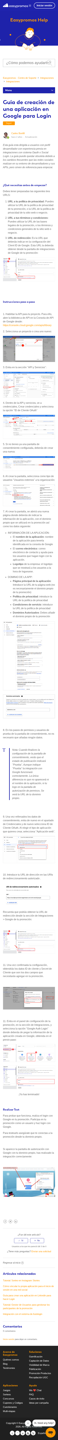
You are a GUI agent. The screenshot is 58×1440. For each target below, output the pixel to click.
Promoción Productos (40, 1373)
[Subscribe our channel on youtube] (22, 1433)
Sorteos (7, 1394)
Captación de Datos (39, 1360)
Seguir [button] (9, 123)
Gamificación (35, 1356)
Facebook (5, 1223)
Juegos (6, 1390)
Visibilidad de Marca (39, 1365)
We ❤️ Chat (35, 1390)
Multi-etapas (9, 1411)
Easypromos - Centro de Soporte (19, 78)
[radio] (21, 1240)
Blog (5, 1364)
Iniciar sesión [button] (44, 5)
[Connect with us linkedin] (28, 1433)
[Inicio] (15, 5)
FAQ (31, 1394)
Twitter (10, 1223)
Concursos (8, 1398)
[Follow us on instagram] (33, 1433)
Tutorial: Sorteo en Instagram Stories (21, 1280)
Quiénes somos (11, 1359)
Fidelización (35, 1369)
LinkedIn (15, 1223)
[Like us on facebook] (17, 1433)
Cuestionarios (10, 1407)
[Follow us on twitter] (12, 1433)
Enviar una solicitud (41, 1251)
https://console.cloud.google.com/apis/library (27, 325)
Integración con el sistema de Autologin (22, 1314)
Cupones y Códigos (13, 1402)
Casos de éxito (36, 1398)
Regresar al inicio (11, 1262)
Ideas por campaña (39, 1402)
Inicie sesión (8, 1339)
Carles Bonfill (18, 133)
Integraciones (47, 78)
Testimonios (9, 1368)
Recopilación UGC (38, 1377)
